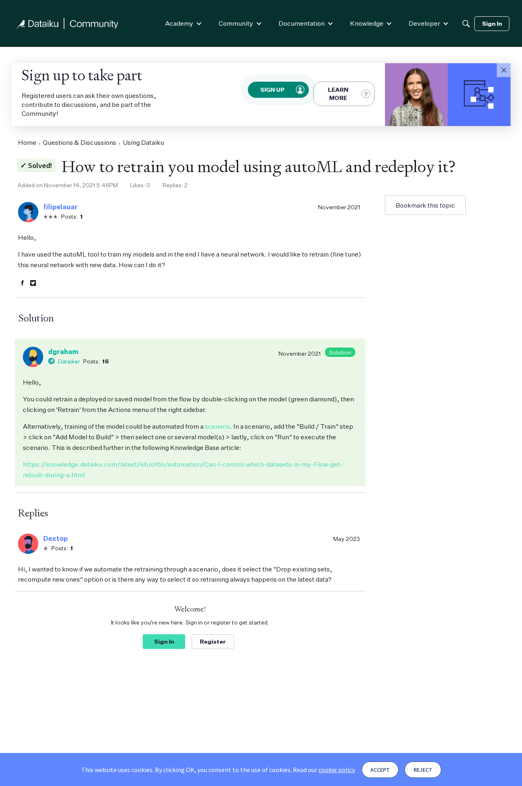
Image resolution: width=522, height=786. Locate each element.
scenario (217, 426)
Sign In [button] (164, 641)
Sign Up (272, 89)
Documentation (302, 23)
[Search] (466, 23)
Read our (323, 770)
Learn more (338, 93)
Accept (380, 769)
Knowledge (366, 23)
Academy (179, 23)
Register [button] (213, 641)
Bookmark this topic (425, 205)
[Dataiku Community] (67, 23)
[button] (504, 70)
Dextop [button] (55, 538)
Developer (424, 23)
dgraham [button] (63, 352)
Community (236, 23)
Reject (423, 769)
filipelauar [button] (60, 207)
